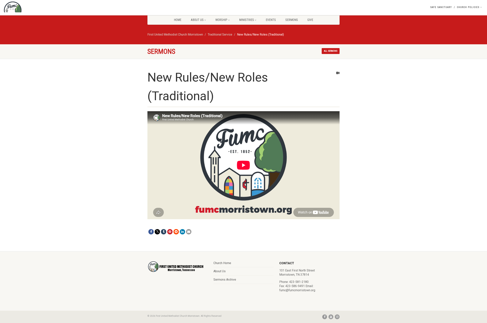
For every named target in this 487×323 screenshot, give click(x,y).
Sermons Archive (224, 279)
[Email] (188, 231)
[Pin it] (170, 231)
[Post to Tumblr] (163, 231)
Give (310, 20)
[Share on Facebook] (151, 231)
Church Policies (468, 7)
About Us (197, 20)
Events (271, 20)
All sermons (330, 51)
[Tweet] (157, 231)
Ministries (246, 20)
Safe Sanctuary (441, 7)
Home (177, 20)
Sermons (291, 20)
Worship (221, 20)
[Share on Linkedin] (182, 231)
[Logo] (81, 10)
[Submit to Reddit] (176, 231)
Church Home (222, 263)
